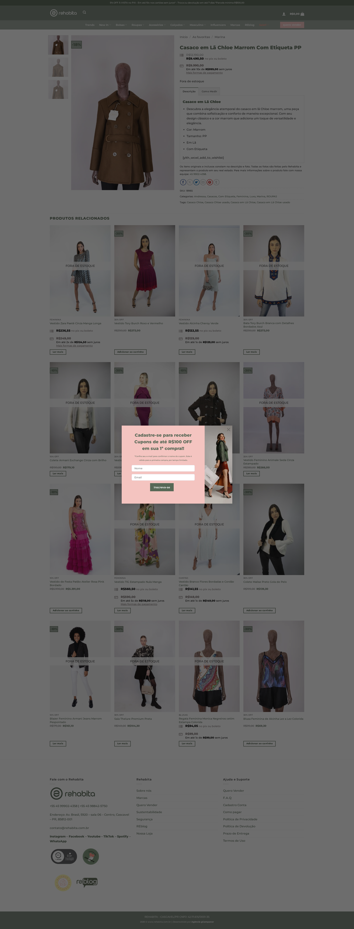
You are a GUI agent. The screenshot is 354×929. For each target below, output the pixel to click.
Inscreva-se (162, 487)
